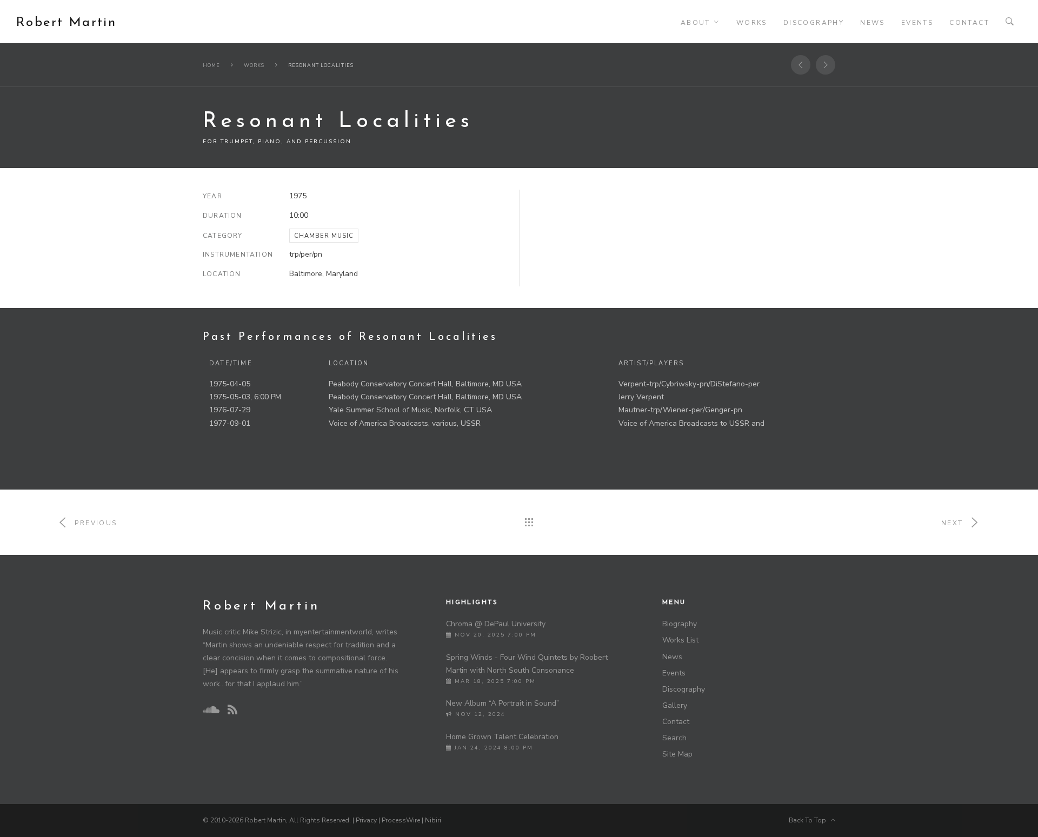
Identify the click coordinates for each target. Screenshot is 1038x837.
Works (751, 22)
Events (917, 22)
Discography (813, 22)
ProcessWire (401, 820)
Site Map (677, 754)
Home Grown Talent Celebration (502, 737)
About (695, 22)
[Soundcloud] (211, 710)
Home (211, 65)
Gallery (674, 705)
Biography (679, 624)
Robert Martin (66, 22)
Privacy (366, 820)
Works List (680, 640)
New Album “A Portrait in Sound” (502, 703)
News (872, 22)
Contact (969, 22)
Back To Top (810, 820)
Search (674, 738)
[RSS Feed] (232, 710)
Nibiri (433, 820)
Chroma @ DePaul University (495, 624)
